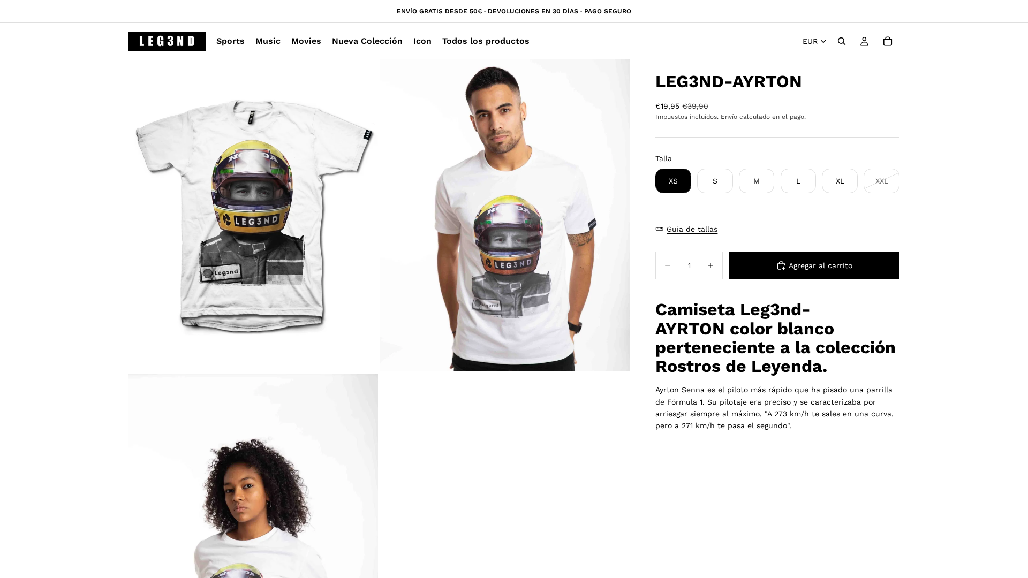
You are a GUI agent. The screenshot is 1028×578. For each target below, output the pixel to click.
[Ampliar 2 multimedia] (505, 215)
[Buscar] (841, 41)
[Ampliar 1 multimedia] (253, 215)
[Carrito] (888, 41)
